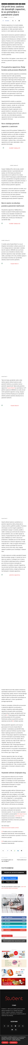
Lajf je (17, 3)
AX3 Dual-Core (19, 816)
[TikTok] (19, 1026)
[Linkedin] (18, 850)
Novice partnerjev (11, 3)
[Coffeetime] (14, 968)
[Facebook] (7, 850)
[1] (7, 715)
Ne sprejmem (13, 1042)
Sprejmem (5, 1042)
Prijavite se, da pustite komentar (14, 872)
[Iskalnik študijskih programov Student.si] (12, 912)
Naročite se (22, 930)
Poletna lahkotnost (22, 859)
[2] (13, 721)
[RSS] (11, 1026)
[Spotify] (15, 1026)
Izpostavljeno (4, 3)
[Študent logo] (14, 998)
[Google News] (15, 1029)
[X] (11, 850)
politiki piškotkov (16, 1039)
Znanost (23, 3)
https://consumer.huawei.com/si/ (10, 827)
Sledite (23, 920)
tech (20, 3)
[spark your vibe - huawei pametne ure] (13, 977)
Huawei (5, 17)
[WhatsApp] (14, 850)
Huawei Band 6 (11, 388)
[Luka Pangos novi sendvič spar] (13, 958)
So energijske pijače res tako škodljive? (7, 860)
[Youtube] (12, 1029)
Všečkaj (23, 917)
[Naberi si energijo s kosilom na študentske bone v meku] (13, 986)
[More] (19, 20)
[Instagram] (8, 1026)
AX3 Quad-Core (21, 814)
